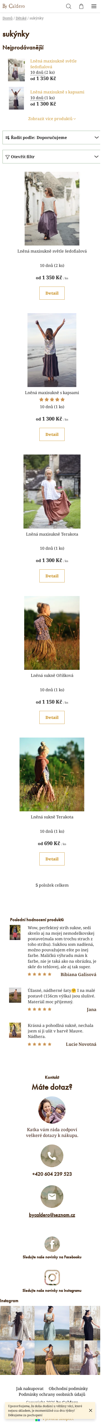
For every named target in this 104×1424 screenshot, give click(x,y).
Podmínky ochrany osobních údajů (52, 1394)
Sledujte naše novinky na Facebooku (52, 1257)
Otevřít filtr (23, 156)
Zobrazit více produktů (50, 118)
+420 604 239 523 (52, 1174)
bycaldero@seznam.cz (52, 1214)
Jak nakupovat (30, 1388)
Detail (52, 293)
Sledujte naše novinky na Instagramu (52, 1290)
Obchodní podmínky (68, 1388)
